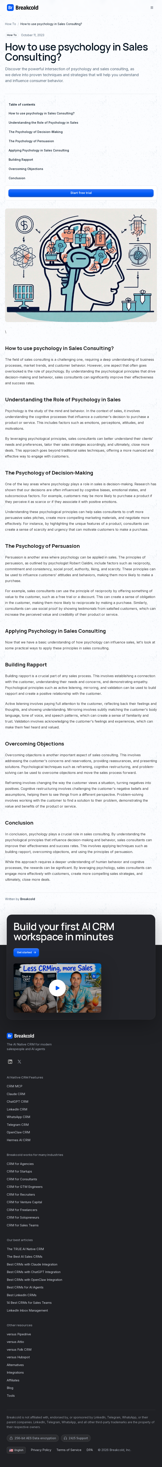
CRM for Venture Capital (24, 1202)
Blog (10, 1388)
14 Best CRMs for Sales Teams (29, 1303)
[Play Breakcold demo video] (57, 988)
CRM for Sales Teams (23, 1225)
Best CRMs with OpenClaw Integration (34, 1280)
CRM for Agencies (20, 1164)
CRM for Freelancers (22, 1210)
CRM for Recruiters (21, 1194)
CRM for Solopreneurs (23, 1217)
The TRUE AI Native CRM (25, 1249)
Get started (24, 952)
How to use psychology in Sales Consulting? (41, 113)
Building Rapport (21, 159)
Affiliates (13, 1380)
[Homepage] (22, 7)
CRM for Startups (19, 1171)
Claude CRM (16, 1094)
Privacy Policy (41, 1450)
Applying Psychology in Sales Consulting (39, 150)
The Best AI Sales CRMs (24, 1257)
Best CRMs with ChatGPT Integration (34, 1272)
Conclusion (17, 178)
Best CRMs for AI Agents (25, 1287)
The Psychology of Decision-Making (36, 132)
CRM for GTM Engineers (25, 1187)
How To (10, 24)
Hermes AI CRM (18, 1140)
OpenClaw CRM (18, 1132)
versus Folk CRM (19, 1350)
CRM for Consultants (22, 1179)
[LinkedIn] (10, 1061)
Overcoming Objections (26, 169)
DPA (89, 1450)
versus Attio (15, 1342)
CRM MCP (14, 1086)
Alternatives (15, 1365)
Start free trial (81, 193)
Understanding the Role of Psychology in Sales (43, 122)
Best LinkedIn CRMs (21, 1295)
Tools (11, 1396)
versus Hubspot (18, 1357)
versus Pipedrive (19, 1334)
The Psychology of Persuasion (31, 141)
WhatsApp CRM (18, 1117)
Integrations (15, 1372)
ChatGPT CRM (17, 1102)
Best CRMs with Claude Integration (32, 1264)
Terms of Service (68, 1450)
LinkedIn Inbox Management (27, 1310)
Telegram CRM (18, 1125)
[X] (19, 1061)
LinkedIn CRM (17, 1109)
